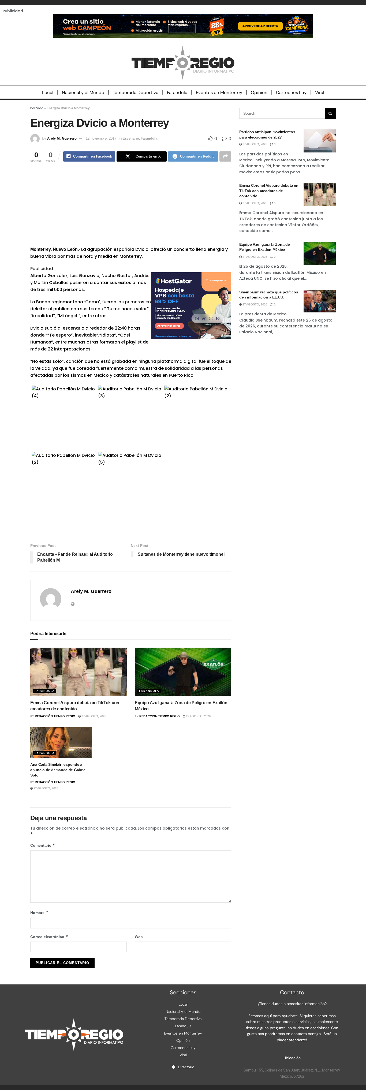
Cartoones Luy (291, 92)
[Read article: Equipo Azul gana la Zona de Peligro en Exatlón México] (183, 672)
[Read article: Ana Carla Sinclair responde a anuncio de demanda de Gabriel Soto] (61, 742)
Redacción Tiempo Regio (55, 716)
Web (139, 937)
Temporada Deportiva (135, 92)
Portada (36, 108)
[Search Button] (330, 113)
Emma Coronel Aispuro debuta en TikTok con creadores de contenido (268, 190)
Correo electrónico (49, 936)
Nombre (39, 912)
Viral (319, 92)
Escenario (130, 138)
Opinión (259, 92)
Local (47, 92)
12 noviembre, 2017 (101, 138)
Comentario (42, 845)
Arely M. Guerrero (62, 138)
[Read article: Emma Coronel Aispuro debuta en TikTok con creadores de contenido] (78, 672)
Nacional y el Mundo (83, 92)
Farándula (177, 92)
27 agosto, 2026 (93, 716)
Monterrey (40, 249)
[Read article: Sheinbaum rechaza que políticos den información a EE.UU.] (320, 301)
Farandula (149, 138)
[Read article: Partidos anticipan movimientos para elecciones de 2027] (320, 140)
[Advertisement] (130, 208)
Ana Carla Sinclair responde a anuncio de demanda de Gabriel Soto (58, 769)
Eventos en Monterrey (219, 92)
